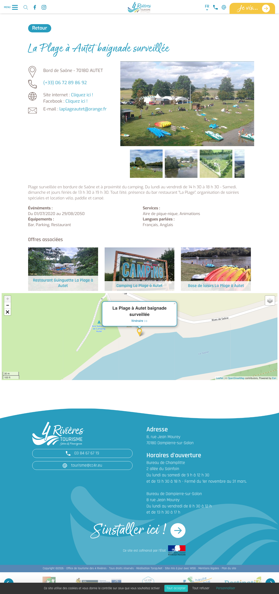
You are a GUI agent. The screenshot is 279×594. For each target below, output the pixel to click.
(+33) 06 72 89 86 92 (65, 83)
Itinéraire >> (139, 321)
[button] (7, 312)
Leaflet (219, 378)
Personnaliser (225, 588)
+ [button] (7, 299)
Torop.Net (156, 568)
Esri (274, 378)
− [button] (7, 305)
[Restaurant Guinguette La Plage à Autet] (63, 269)
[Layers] (270, 300)
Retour (39, 28)
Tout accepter (176, 588)
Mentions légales (208, 568)
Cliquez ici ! (82, 95)
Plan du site (229, 568)
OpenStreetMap (236, 378)
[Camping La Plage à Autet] (140, 269)
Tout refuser (200, 588)
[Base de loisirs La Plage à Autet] (216, 269)
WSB (193, 568)
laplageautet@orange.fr (83, 109)
